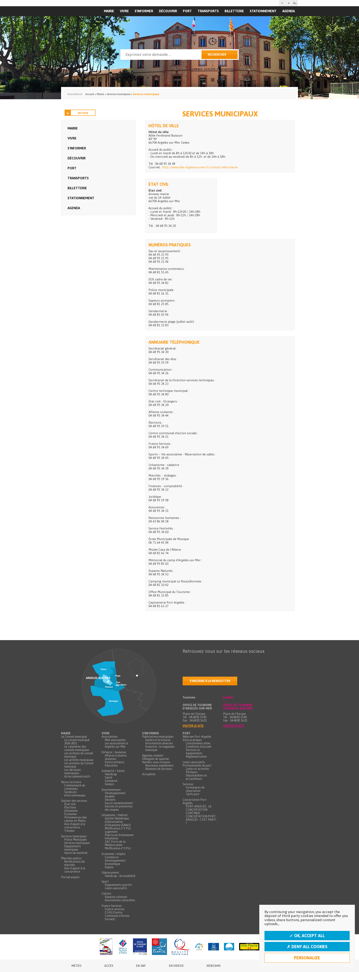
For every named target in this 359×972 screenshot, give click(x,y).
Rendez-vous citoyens (156, 762)
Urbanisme (71, 810)
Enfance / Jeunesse (114, 752)
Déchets (110, 799)
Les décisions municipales (72, 771)
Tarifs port (192, 794)
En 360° (141, 965)
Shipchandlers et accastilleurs (196, 777)
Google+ (229, 659)
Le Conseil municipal (74, 736)
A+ (295, 3)
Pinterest (238, 659)
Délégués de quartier (155, 758)
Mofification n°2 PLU (118, 848)
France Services (112, 905)
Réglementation (196, 756)
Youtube (203, 659)
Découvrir (168, 11)
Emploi (109, 867)
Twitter (194, 659)
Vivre (124, 11)
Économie (70, 814)
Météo (76, 965)
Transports (208, 11)
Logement (111, 831)
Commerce (112, 857)
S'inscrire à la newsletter (210, 681)
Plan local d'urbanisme (119, 835)
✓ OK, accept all (307, 935)
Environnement (111, 789)
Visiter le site (193, 725)
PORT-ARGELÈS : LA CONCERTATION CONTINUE (198, 810)
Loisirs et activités (197, 768)
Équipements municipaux (72, 848)
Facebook (186, 659)
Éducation (111, 765)
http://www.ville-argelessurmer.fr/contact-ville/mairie (200, 167)
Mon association (115, 740)
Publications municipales (157, 736)
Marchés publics (71, 858)
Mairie (73, 128)
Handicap (111, 774)
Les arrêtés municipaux (78, 760)
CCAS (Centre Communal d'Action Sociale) (117, 916)
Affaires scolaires (116, 755)
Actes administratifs (77, 776)
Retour (83, 113)
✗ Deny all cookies (307, 946)
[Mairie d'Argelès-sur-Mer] (86, 20)
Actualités (148, 774)
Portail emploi (70, 877)
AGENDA (288, 11)
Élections (70, 807)
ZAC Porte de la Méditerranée (115, 843)
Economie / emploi (113, 854)
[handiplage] (106, 947)
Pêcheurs (192, 772)
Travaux (69, 830)
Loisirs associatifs (116, 888)
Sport (105, 881)
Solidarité (111, 780)
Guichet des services (74, 800)
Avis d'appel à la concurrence (74, 825)
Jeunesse (110, 758)
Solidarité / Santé (113, 771)
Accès (108, 965)
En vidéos (176, 965)
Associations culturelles (120, 900)
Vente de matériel (75, 853)
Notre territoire (71, 782)
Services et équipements (194, 751)
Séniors (109, 784)
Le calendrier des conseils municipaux (76, 748)
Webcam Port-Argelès (197, 736)
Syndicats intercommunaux (74, 793)
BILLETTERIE (234, 11)
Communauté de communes (74, 787)
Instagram (221, 659)
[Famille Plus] (199, 947)
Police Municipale (75, 839)
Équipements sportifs (118, 884)
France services (114, 909)
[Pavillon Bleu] (229, 947)
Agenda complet (153, 755)
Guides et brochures (158, 740)
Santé (108, 777)
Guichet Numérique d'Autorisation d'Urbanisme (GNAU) (118, 822)
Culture (106, 893)
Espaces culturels (116, 897)
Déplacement (110, 872)
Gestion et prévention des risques (119, 808)
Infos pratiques (192, 740)
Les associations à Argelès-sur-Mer (116, 745)
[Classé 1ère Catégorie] (140, 947)
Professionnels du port (197, 765)
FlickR (212, 659)
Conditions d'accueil (198, 746)
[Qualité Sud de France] (171, 947)
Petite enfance (114, 762)
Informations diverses (159, 743)
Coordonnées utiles (198, 743)
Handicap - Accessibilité (120, 876)
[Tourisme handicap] (213, 947)
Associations (110, 736)
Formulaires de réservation (195, 789)
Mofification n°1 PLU (118, 828)
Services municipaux (74, 836)
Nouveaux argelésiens (159, 765)
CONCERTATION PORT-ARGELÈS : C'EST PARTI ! (201, 820)
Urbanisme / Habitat (115, 815)
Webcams (214, 965)
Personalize (307, 957)
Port (187, 11)
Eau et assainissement (119, 803)
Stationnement (263, 11)
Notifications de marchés (74, 863)
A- (282, 3)
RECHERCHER (217, 54)
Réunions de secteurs (158, 768)
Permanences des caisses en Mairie (75, 819)
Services (188, 784)
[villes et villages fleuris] (249, 947)
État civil (70, 804)
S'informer (144, 11)
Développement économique (115, 862)
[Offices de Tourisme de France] (123, 947)
